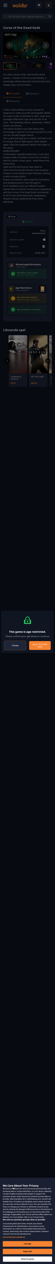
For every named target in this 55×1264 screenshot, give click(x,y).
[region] (27, 1221)
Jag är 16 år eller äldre (40, 645)
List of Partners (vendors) (14, 1237)
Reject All (27, 1251)
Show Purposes (27, 1259)
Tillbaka (15, 645)
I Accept (27, 1244)
